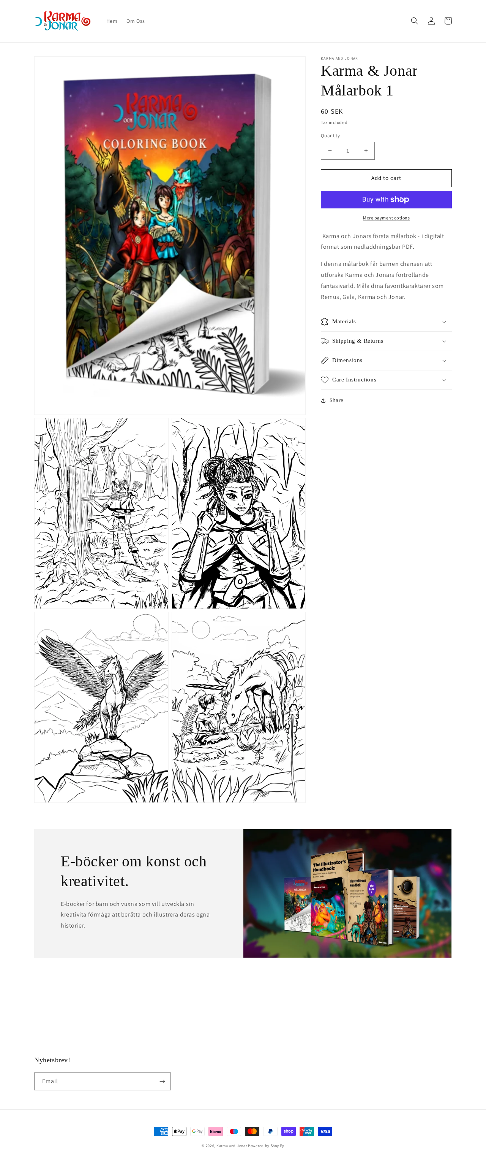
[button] (414, 21)
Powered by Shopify (266, 1145)
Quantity (330, 135)
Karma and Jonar (231, 1145)
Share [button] (337, 400)
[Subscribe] (162, 1081)
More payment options (386, 218)
